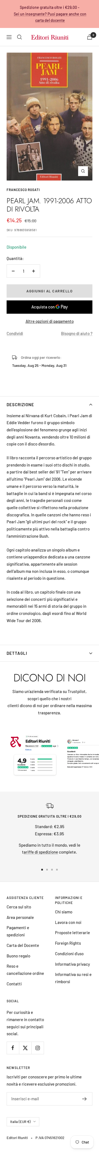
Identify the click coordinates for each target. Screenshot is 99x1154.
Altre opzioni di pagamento (50, 321)
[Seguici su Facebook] (13, 1048)
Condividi (15, 333)
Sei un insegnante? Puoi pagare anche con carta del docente (50, 17)
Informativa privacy (72, 964)
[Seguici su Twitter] (25, 1048)
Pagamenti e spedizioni (18, 931)
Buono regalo (18, 955)
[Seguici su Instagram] (37, 1048)
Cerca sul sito (19, 906)
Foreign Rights (68, 943)
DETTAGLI (17, 653)
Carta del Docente (23, 945)
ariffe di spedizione (41, 851)
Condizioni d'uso (69, 953)
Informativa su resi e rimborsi (73, 978)
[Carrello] (89, 37)
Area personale (20, 917)
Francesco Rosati (23, 190)
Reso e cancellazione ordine (25, 970)
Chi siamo (63, 911)
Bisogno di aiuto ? (76, 333)
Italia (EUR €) (20, 1121)
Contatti (14, 983)
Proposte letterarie (72, 932)
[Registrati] (84, 1099)
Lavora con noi (68, 922)
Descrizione (20, 404)
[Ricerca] (19, 37)
